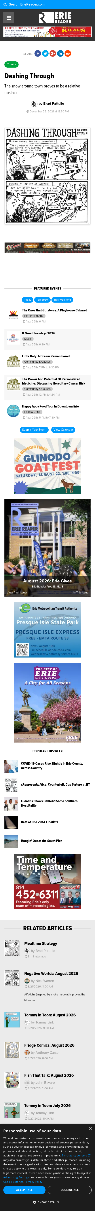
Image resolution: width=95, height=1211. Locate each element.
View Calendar (63, 429)
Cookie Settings (13, 1182)
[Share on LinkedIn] (60, 53)
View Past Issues (17, 592)
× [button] (90, 1128)
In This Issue (80, 592)
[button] (47, 1202)
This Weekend (62, 300)
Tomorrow (42, 300)
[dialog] (47, 1167)
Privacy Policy (33, 1182)
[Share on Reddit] (68, 53)
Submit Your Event (34, 429)
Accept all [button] (24, 1190)
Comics (11, 64)
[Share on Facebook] (37, 53)
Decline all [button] (70, 1190)
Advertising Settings (16, 1177)
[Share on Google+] (52, 53)
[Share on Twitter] (45, 53)
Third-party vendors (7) (76, 1155)
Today (27, 300)
